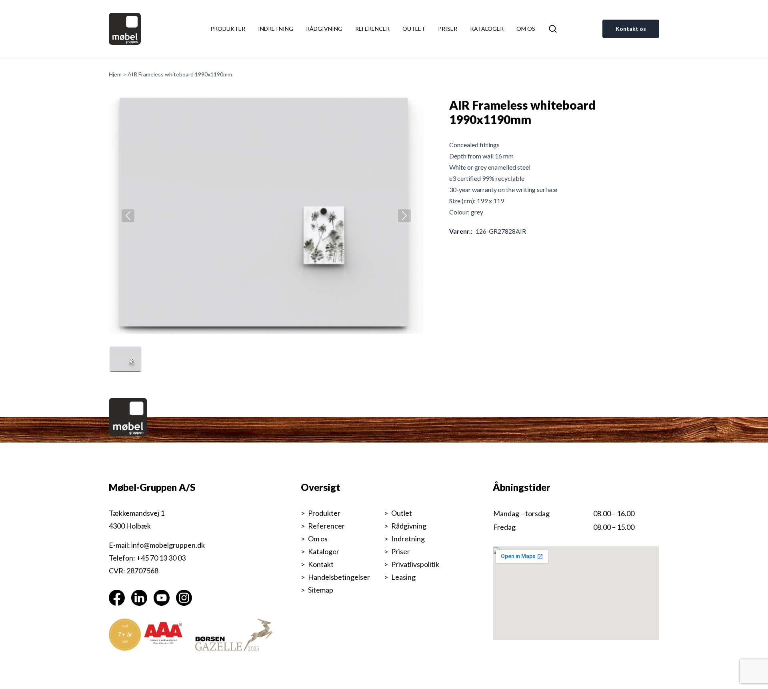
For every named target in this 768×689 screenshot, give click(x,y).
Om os (525, 28)
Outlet (413, 28)
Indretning (275, 28)
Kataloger (487, 28)
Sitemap (320, 589)
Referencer (372, 28)
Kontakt (321, 564)
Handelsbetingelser (339, 577)
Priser (447, 28)
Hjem (115, 74)
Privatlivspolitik (415, 564)
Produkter (227, 28)
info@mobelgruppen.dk (168, 545)
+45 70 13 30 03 (161, 557)
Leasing (403, 577)
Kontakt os (631, 28)
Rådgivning (324, 28)
